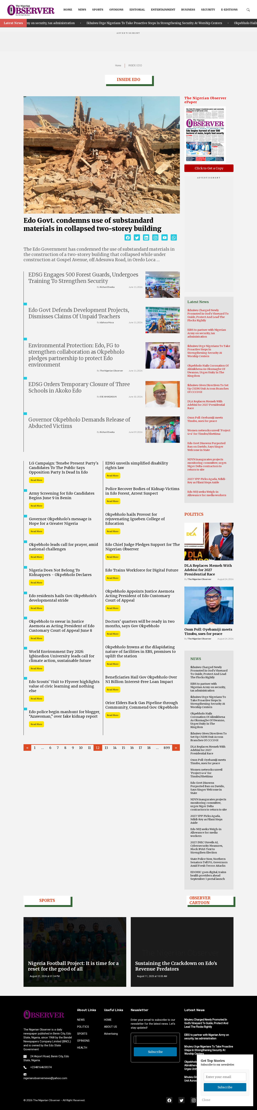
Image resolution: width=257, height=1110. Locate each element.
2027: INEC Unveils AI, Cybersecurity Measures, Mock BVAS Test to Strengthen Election (206, 847)
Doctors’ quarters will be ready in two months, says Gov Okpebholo (140, 623)
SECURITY (208, 9)
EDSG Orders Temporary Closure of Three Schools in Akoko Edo (79, 387)
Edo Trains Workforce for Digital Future (141, 570)
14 (115, 748)
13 (106, 748)
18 (149, 748)
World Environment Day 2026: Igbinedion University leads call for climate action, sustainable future (61, 656)
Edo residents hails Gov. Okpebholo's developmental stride (63, 598)
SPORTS (97, 9)
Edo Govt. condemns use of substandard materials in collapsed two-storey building (92, 225)
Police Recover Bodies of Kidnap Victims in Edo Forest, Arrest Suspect (142, 491)
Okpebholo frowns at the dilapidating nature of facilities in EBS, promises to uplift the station (140, 651)
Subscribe (155, 1052)
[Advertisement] (128, 42)
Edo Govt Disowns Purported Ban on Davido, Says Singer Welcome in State (206, 447)
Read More (36, 480)
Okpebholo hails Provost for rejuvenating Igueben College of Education (135, 519)
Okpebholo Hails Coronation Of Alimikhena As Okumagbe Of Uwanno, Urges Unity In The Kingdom (208, 370)
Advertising (111, 1033)
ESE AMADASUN (108, 396)
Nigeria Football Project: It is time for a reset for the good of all (73, 966)
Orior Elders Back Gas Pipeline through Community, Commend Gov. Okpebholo (141, 705)
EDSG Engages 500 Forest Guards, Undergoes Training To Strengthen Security (83, 277)
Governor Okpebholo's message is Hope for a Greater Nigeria (60, 521)
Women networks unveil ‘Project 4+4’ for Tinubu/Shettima (208, 432)
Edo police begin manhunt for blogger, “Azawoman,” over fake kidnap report (64, 714)
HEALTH (82, 1047)
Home (118, 65)
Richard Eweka (107, 287)
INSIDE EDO (135, 65)
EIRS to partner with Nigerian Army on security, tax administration (206, 333)
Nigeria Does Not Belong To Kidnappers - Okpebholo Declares (60, 572)
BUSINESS (188, 9)
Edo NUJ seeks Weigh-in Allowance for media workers (206, 493)
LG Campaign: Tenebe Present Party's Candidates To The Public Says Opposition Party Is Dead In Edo (63, 467)
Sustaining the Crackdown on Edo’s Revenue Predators (176, 966)
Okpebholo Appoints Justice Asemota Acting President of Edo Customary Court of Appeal (139, 596)
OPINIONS (116, 9)
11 (89, 748)
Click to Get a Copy (209, 168)
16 (132, 748)
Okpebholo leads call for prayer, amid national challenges (63, 546)
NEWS (82, 9)
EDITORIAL (137, 9)
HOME (67, 9)
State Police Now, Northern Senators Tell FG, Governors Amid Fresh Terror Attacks (208, 862)
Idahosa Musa (107, 322)
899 (167, 748)
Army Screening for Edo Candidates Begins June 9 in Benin (61, 495)
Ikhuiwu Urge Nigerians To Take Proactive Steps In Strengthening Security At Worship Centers (111, 23)
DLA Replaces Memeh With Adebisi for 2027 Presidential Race (206, 405)
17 (140, 748)
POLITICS (83, 1026)
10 (81, 748)
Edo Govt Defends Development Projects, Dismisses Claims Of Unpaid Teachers (78, 313)
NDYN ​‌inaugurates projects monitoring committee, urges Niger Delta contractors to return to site (206, 464)
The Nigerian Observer (111, 370)
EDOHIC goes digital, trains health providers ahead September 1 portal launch (208, 875)
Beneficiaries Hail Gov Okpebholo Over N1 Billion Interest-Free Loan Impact (141, 679)
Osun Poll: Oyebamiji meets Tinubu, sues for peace (205, 419)
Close (206, 1100)
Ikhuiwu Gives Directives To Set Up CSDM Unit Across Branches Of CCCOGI (208, 388)
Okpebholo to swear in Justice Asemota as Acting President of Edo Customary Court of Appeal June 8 (61, 626)
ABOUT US (110, 1026)
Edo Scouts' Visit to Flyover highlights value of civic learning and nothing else (64, 686)
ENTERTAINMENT (163, 9)
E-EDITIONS (229, 9)
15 (123, 748)
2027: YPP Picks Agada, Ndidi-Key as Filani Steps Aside (206, 480)
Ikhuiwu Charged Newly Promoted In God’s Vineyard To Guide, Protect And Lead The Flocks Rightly (208, 315)
